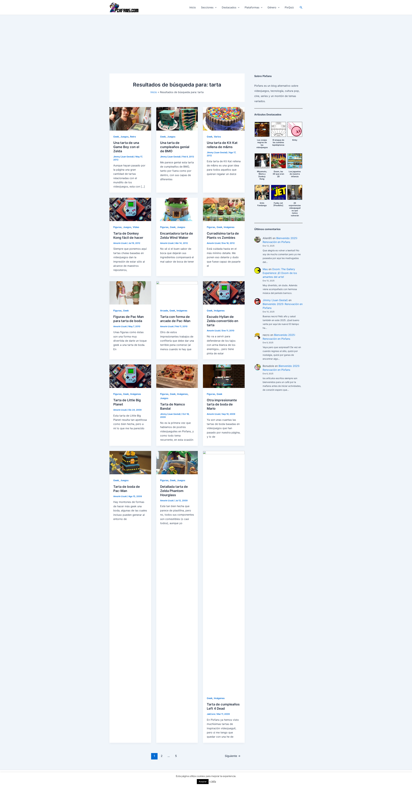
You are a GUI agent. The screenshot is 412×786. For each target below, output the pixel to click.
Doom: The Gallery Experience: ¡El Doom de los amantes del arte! (280, 273)
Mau (265, 269)
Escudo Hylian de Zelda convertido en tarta (222, 321)
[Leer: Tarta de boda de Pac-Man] (130, 462)
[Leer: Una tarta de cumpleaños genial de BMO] (177, 118)
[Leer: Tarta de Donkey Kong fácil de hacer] (130, 209)
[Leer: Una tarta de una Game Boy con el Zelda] (130, 118)
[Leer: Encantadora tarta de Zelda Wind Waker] (177, 209)
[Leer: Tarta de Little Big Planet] (130, 375)
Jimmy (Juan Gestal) (275, 300)
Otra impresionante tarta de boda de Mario (222, 404)
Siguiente (232, 756)
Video (136, 227)
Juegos (124, 136)
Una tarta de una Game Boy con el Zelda (126, 147)
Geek (116, 136)
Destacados (229, 7)
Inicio (192, 7)
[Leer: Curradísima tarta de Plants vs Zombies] (224, 209)
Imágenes (229, 227)
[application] (215, 7)
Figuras (117, 227)
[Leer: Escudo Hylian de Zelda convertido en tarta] (224, 292)
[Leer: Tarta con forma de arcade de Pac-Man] (177, 292)
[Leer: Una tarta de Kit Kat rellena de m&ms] (224, 118)
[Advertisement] (206, 39)
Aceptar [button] (203, 781)
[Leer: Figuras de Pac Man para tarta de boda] (130, 292)
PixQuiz (289, 7)
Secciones (207, 7)
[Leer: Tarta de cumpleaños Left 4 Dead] (224, 571)
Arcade (164, 310)
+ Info (212, 781)
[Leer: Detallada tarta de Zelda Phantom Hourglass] (177, 462)
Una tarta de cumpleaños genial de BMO (174, 147)
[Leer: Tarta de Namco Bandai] (177, 375)
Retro (133, 136)
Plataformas (252, 7)
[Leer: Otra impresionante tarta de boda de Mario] (224, 375)
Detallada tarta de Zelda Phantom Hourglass (174, 491)
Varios (217, 136)
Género (271, 7)
